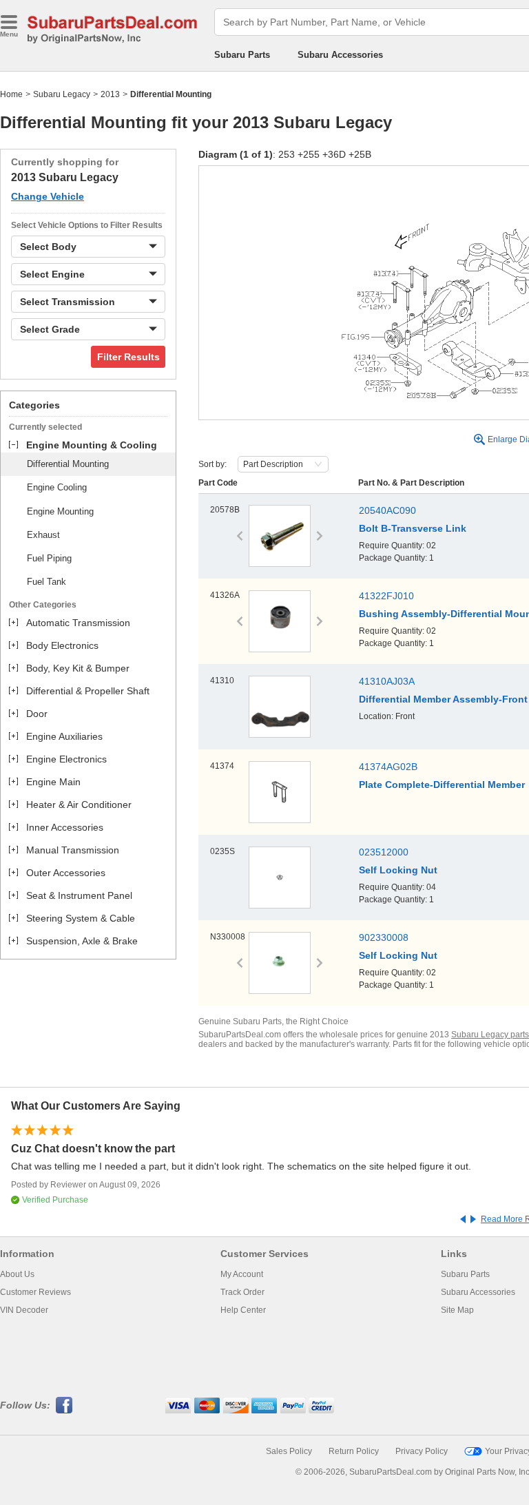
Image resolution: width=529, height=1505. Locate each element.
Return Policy (354, 1451)
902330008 (383, 937)
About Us (17, 1274)
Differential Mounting (68, 464)
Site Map (457, 1310)
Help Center (243, 1310)
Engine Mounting (60, 511)
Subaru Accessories (340, 55)
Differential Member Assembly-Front (443, 699)
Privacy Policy (421, 1451)
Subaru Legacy (61, 94)
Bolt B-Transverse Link (412, 528)
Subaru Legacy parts (490, 1034)
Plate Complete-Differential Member (442, 784)
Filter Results (128, 356)
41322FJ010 (386, 595)
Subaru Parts (242, 55)
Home (11, 94)
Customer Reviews (35, 1292)
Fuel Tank (46, 582)
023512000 (383, 852)
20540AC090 (387, 510)
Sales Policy (289, 1451)
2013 (110, 94)
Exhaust (43, 535)
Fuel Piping (49, 558)
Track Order (242, 1292)
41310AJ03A (387, 681)
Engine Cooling (57, 487)
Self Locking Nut (398, 869)
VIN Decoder (24, 1310)
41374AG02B (388, 766)
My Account (241, 1274)
